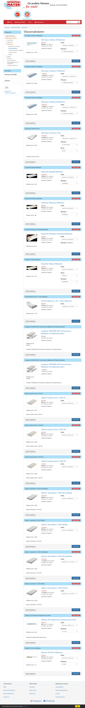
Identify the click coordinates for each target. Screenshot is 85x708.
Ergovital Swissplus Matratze (33, 198)
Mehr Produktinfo (30, 61)
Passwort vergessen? (10, 93)
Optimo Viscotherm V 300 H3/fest (34, 520)
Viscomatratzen (13, 48)
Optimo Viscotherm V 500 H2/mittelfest (36, 552)
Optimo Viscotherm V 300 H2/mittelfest (36, 489)
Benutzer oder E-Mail (11, 74)
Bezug (62, 148)
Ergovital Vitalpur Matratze (33, 259)
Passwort (7, 80)
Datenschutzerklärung (9, 690)
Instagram (37, 700)
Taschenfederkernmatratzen (15, 50)
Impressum (6, 697)
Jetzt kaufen (76, 61)
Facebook (50, 700)
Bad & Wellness (11, 60)
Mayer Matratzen (10, 36)
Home (10, 22)
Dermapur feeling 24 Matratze (33, 98)
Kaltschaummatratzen (14, 46)
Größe (62, 42)
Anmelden (32, 687)
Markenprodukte (16, 27)
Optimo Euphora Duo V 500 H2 (34, 425)
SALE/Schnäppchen (12, 65)
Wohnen (9, 58)
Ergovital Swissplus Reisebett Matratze (36, 229)
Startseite (7, 27)
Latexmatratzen (13, 52)
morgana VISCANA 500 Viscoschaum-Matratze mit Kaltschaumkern (45, 360)
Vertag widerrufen (60, 697)
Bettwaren (10, 42)
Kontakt (58, 693)
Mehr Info (25, 706)
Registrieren (8, 91)
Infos (29, 22)
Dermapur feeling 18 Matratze (33, 36)
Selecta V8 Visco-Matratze (33, 648)
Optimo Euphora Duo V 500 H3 (34, 457)
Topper (10, 54)
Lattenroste (10, 40)
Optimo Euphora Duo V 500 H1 (34, 393)
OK (77, 706)
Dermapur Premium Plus (32, 129)
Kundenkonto (39, 22)
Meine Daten (32, 690)
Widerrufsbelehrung (8, 693)
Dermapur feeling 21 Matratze (33, 66)
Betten (9, 56)
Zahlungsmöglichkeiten (62, 690)
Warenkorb (32, 693)
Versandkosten (59, 687)
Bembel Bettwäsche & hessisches (13, 63)
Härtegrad (63, 49)
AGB (4, 687)
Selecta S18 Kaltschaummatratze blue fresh (38, 615)
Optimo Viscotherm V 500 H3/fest (34, 584)
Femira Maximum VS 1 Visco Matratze (36, 297)
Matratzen (24, 27)
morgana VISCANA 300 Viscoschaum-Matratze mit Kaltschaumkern (45, 327)
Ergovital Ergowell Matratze (33, 167)
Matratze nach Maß (20, 22)
